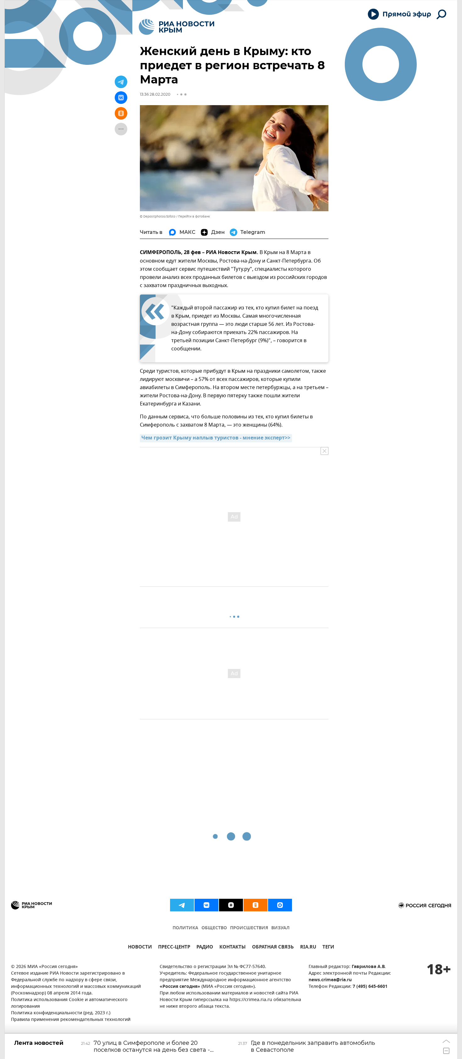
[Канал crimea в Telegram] (182, 905)
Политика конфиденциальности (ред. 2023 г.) (60, 1013)
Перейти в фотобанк (194, 216)
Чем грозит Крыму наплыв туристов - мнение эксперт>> (215, 438)
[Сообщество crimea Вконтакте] (206, 905)
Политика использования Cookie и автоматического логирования (69, 1003)
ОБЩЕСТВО (214, 928)
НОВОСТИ (140, 947)
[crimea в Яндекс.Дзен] (231, 905)
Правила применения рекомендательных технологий (70, 1019)
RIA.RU (308, 947)
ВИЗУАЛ (280, 928)
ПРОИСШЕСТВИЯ (249, 928)
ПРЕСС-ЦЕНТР (174, 947)
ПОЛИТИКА (185, 928)
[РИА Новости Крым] (176, 27)
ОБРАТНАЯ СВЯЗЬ (273, 947)
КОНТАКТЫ (232, 947)
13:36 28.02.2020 (155, 94)
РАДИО (204, 947)
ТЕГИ (328, 947)
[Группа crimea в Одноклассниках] (255, 905)
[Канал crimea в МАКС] (280, 905)
